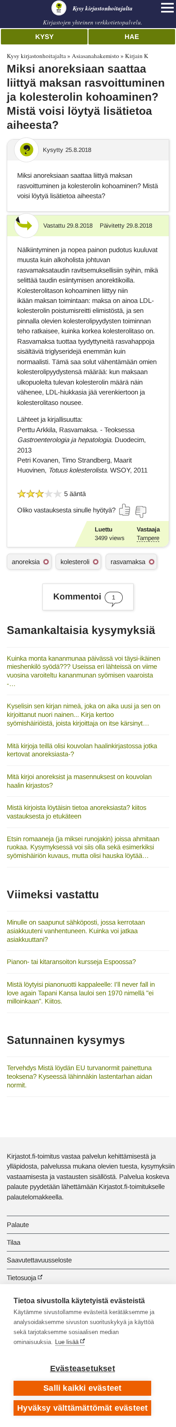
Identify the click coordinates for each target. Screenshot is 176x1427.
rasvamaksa (128, 561)
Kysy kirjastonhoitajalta (36, 56)
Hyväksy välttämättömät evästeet (82, 1407)
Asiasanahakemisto (95, 56)
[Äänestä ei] (140, 512)
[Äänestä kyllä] (125, 510)
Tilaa (13, 1242)
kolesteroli (74, 561)
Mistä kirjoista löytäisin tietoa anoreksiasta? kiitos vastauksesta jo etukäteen (76, 812)
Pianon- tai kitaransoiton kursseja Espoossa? (71, 961)
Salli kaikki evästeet (82, 1388)
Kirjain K (136, 56)
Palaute (18, 1224)
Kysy (44, 36)
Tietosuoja (21, 1277)
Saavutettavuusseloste (39, 1260)
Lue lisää (67, 1342)
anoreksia (26, 561)
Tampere (148, 538)
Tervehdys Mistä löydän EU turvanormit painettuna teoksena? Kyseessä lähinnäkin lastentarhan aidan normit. (79, 1076)
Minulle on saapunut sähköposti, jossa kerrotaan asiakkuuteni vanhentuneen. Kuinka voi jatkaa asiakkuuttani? (76, 930)
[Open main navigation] (167, 7)
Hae (132, 36)
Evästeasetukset (82, 1368)
